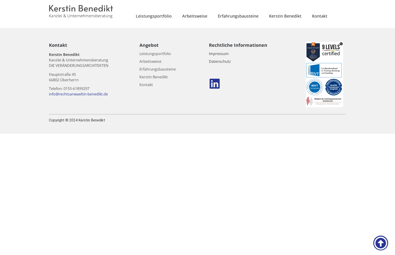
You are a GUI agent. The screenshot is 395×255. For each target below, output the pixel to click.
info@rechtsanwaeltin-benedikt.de (79, 94)
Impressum (219, 53)
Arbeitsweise (194, 16)
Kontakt (319, 16)
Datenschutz (220, 61)
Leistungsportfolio (154, 16)
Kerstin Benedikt (285, 16)
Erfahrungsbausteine (238, 16)
